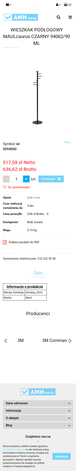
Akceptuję (61, 456)
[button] (67, 5)
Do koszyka (48, 178)
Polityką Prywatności (14, 449)
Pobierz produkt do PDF (24, 242)
